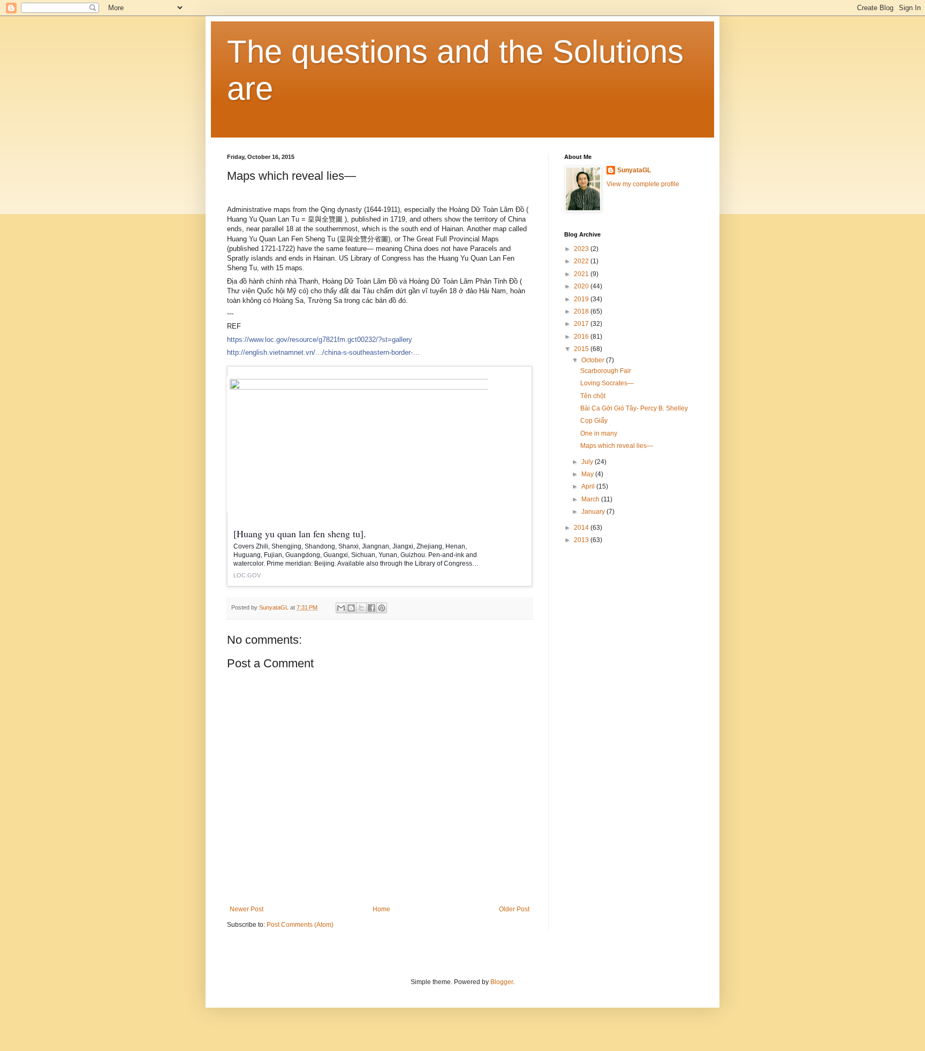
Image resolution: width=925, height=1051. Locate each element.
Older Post (514, 909)
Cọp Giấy (594, 420)
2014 (582, 527)
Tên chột (592, 396)
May (588, 474)
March (591, 499)
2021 (582, 274)
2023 (582, 249)
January (593, 511)
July (588, 462)
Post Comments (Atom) (300, 924)
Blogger (501, 982)
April (588, 486)
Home (381, 909)
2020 (582, 286)
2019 (582, 299)
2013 (582, 540)
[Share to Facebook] (371, 608)
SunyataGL (634, 170)
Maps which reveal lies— (616, 446)
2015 (582, 349)
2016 (582, 336)
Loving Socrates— (607, 383)
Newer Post (246, 909)
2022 (582, 261)
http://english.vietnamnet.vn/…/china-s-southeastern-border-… (323, 352)
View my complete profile (642, 184)
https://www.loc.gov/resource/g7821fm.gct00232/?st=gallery (319, 340)
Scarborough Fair (605, 371)
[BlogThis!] (351, 608)
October (593, 360)
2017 (582, 324)
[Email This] (341, 608)
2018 (582, 311)
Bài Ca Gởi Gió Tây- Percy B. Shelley (634, 408)
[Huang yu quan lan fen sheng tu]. (299, 533)
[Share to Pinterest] (381, 608)
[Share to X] (361, 608)
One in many (598, 433)
